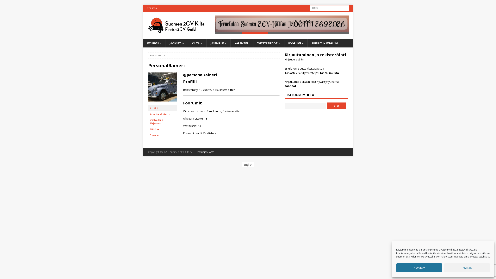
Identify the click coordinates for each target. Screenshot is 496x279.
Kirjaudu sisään (294, 59)
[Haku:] (329, 8)
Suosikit (155, 135)
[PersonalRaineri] (162, 103)
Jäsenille (217, 43)
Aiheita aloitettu (160, 114)
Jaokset (175, 43)
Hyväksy (419, 267)
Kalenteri (241, 43)
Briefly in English (325, 43)
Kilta (196, 43)
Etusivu (153, 43)
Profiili (154, 108)
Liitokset (155, 129)
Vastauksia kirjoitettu (156, 121)
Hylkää (467, 267)
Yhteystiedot (267, 43)
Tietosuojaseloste (204, 152)
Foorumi (294, 43)
